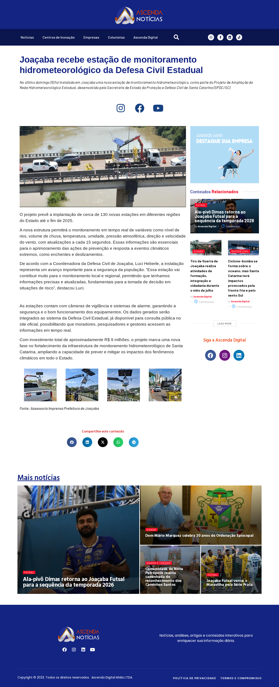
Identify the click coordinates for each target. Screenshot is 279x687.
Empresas (91, 37)
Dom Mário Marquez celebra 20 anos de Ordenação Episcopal (199, 535)
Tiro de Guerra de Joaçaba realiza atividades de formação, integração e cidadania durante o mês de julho (204, 275)
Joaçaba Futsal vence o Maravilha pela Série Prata (229, 582)
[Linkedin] (230, 37)
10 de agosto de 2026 (65, 592)
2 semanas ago (206, 301)
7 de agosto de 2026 (160, 543)
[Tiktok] (239, 37)
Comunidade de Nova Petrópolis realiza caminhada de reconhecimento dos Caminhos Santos (164, 576)
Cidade (198, 251)
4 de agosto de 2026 (221, 592)
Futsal (201, 205)
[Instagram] (211, 37)
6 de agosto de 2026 (160, 592)
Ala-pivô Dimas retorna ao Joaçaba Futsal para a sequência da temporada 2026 (224, 216)
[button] (72, 442)
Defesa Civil (240, 251)
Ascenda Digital (145, 37)
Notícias (27, 37)
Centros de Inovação (59, 37)
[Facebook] (139, 108)
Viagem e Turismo (159, 563)
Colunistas (116, 37)
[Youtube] (158, 108)
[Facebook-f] (220, 37)
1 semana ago (232, 226)
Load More (224, 323)
